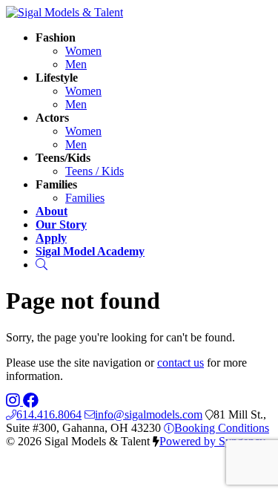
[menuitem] (83, 51)
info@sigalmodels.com (148, 414)
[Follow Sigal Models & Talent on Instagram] (14, 401)
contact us (180, 362)
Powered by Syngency (212, 441)
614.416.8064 (49, 414)
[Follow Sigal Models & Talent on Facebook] (31, 401)
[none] (56, 37)
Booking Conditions (221, 428)
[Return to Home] (64, 12)
